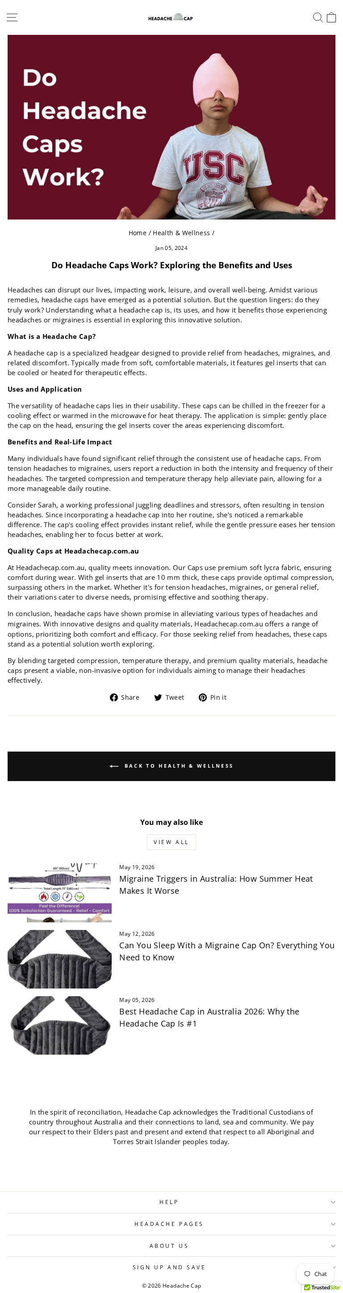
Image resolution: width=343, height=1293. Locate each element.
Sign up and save (169, 1267)
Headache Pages (169, 1223)
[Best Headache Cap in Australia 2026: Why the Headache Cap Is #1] (60, 1025)
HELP (169, 1201)
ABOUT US (169, 1245)
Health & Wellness (181, 232)
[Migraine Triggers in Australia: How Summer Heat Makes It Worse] (60, 892)
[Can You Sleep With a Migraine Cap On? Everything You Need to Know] (60, 959)
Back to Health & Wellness (178, 765)
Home (137, 232)
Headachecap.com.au (228, 623)
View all (171, 842)
